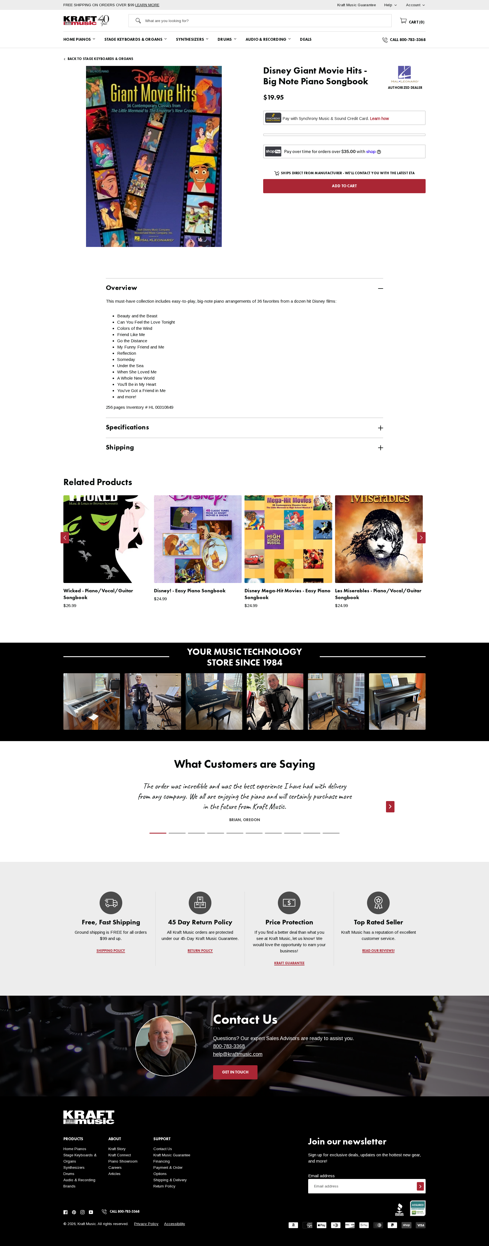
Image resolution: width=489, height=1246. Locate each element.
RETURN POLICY (200, 951)
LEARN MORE (147, 5)
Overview (121, 288)
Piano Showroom (123, 1161)
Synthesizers (74, 1167)
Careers (115, 1167)
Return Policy (164, 1186)
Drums (68, 1174)
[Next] (421, 537)
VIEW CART (278, 627)
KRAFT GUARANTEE (289, 963)
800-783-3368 (229, 1046)
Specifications (127, 427)
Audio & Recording (79, 1180)
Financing (161, 1161)
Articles (114, 1174)
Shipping (120, 447)
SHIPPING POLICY (110, 951)
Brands (69, 1186)
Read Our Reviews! (378, 951)
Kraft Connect (119, 1155)
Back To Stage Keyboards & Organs (101, 59)
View (137, 573)
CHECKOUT (331, 627)
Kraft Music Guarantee (171, 1155)
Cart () (416, 22)
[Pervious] (65, 537)
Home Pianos (74, 1149)
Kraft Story (117, 1149)
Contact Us (162, 1149)
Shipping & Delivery (170, 1180)
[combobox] (268, 20)
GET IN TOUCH (235, 1072)
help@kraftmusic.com (238, 1054)
